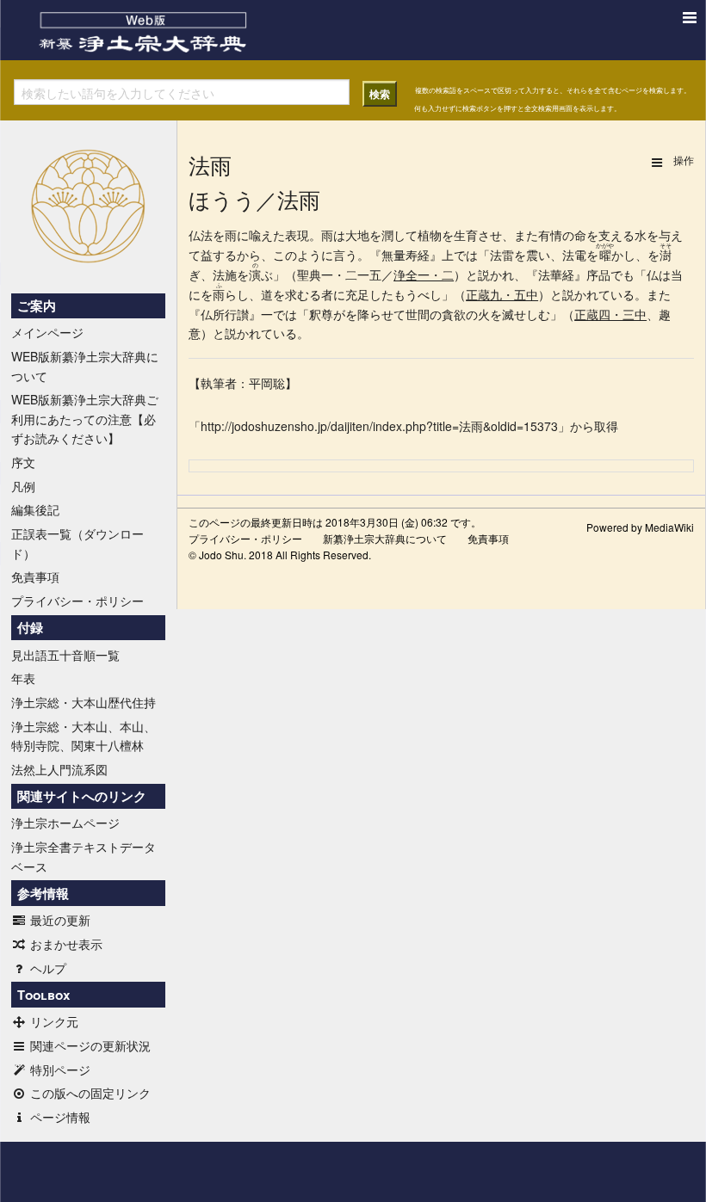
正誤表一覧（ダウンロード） (77, 543)
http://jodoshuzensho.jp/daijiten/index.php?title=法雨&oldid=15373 (379, 426)
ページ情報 (60, 1116)
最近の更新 (60, 919)
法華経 (556, 274)
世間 (418, 314)
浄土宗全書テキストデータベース (83, 856)
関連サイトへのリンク (81, 795)
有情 (550, 234)
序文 (23, 462)
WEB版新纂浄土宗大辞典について (84, 366)
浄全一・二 (423, 274)
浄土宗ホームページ (65, 822)
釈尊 (321, 314)
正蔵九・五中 (502, 294)
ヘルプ (48, 968)
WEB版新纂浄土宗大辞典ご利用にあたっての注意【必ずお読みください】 (84, 419)
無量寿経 (405, 254)
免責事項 (35, 576)
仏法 (201, 234)
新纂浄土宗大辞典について (385, 538)
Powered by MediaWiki (640, 527)
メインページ (47, 332)
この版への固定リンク (90, 1092)
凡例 (23, 486)
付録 (30, 627)
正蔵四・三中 (610, 314)
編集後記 (35, 509)
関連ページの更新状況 (90, 1045)
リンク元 (54, 1021)
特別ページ (60, 1069)
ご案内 (36, 305)
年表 (23, 678)
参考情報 (43, 893)
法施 (225, 274)
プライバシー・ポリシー (77, 600)
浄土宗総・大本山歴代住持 (83, 702)
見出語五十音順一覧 (65, 654)
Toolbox (43, 994)
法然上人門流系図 (59, 769)
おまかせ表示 (66, 943)
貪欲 (454, 314)
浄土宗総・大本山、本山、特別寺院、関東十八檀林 (83, 736)
